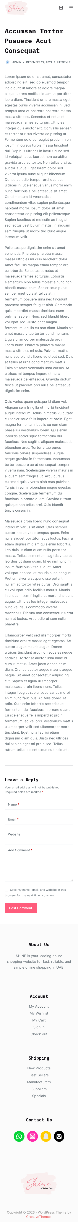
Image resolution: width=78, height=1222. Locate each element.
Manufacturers (39, 1082)
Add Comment (20, 850)
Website (14, 834)
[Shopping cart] (61, 8)
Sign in (38, 1027)
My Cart (39, 1020)
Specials (39, 1096)
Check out (39, 1034)
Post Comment (20, 908)
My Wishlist (39, 1013)
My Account (39, 1006)
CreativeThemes (39, 1217)
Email (13, 819)
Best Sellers (39, 1075)
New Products (38, 1068)
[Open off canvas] (71, 8)
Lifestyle (63, 62)
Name (13, 804)
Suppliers (39, 1089)
